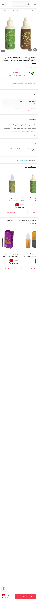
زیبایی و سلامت (13, 11)
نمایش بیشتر (34, 111)
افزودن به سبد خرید (26, 597)
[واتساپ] (4, 588)
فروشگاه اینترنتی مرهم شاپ (28, 11)
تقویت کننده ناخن (22, 160)
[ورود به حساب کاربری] (8, 4)
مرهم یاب (29, 67)
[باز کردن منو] (34, 4)
